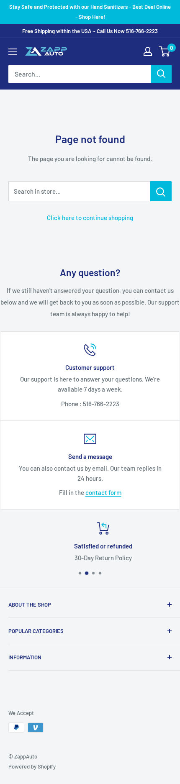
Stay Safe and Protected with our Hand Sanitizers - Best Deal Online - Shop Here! (90, 11)
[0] (164, 51)
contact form (103, 492)
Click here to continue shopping (90, 217)
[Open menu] (12, 52)
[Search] (161, 74)
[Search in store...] (161, 191)
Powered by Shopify (32, 766)
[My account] (148, 51)
